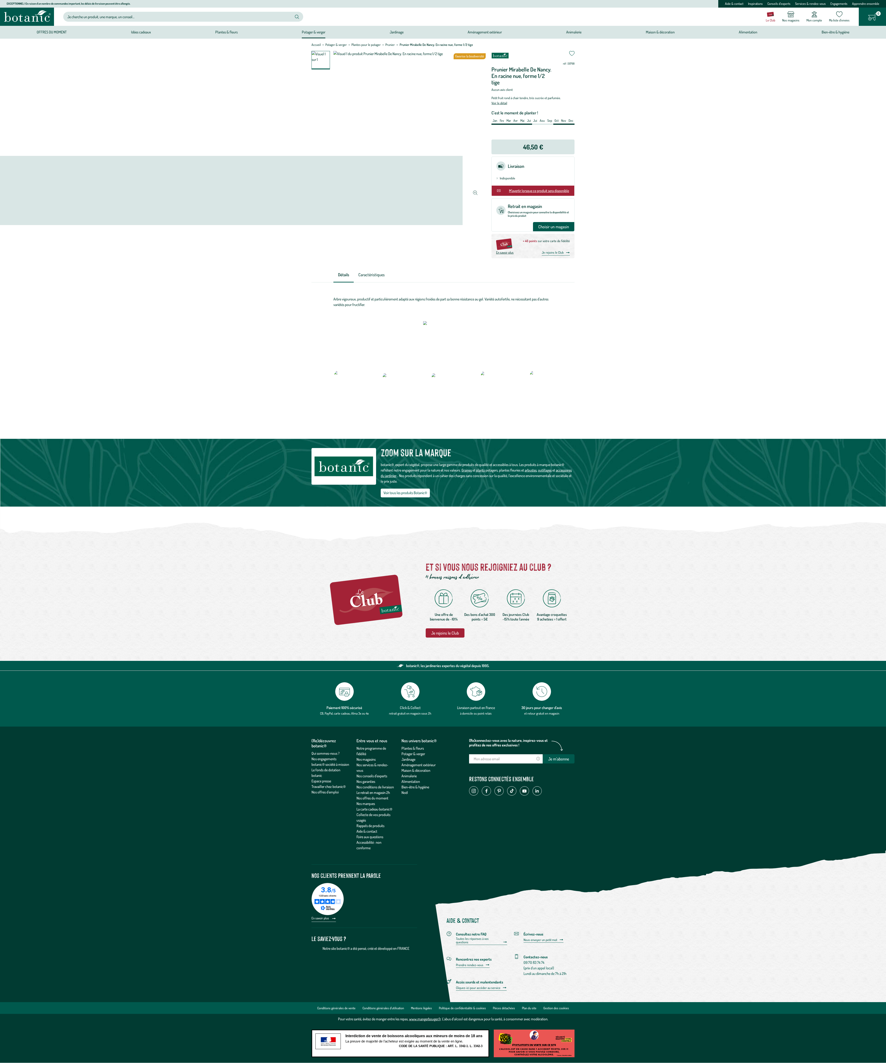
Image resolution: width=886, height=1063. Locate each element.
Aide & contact (734, 4)
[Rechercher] (297, 17)
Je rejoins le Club (553, 252)
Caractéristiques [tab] (371, 274)
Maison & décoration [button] (660, 32)
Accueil (316, 45)
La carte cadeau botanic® (374, 809)
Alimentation (410, 781)
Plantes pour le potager (366, 45)
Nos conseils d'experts (371, 776)
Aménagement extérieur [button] (485, 32)
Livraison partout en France (476, 707)
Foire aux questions (369, 836)
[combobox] (179, 17)
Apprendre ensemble (865, 4)
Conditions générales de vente (336, 1008)
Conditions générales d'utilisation (383, 1008)
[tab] (343, 274)
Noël (404, 792)
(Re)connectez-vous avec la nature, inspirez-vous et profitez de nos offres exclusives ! (508, 742)
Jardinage (408, 759)
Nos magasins (366, 759)
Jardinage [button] (397, 32)
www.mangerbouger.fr (425, 1019)
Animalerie (409, 776)
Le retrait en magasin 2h (373, 792)
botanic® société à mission (330, 764)
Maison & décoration (415, 770)
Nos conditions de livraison (375, 787)
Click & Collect (410, 707)
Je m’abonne (558, 758)
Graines (466, 470)
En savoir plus (505, 252)
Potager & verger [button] (313, 32)
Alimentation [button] (748, 32)
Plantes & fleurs (412, 748)
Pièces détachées (504, 1008)
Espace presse (321, 781)
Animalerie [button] (573, 32)
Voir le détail (499, 103)
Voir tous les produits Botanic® (405, 492)
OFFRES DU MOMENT (52, 32)
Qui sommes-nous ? (325, 753)
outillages (545, 470)
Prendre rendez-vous (469, 965)
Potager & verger (336, 45)
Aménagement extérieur (418, 765)
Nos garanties (365, 781)
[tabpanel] (443, 301)
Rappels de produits (370, 825)
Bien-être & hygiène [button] (835, 32)
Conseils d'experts (778, 4)
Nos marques (365, 803)
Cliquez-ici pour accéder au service (478, 988)
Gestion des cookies (556, 1008)
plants (480, 470)
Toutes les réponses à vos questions (472, 940)
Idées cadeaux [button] (141, 32)
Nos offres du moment (372, 798)
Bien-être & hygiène (415, 787)
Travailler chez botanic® (328, 786)
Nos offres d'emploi (325, 792)
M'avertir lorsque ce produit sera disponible (539, 190)
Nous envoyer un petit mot (540, 940)
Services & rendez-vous (810, 4)
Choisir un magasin (553, 226)
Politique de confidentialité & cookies (462, 1008)
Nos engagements (323, 759)
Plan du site (529, 1008)
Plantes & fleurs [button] (226, 32)
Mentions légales (421, 1008)
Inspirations (755, 4)
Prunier (390, 45)
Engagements (838, 4)
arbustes (531, 470)
